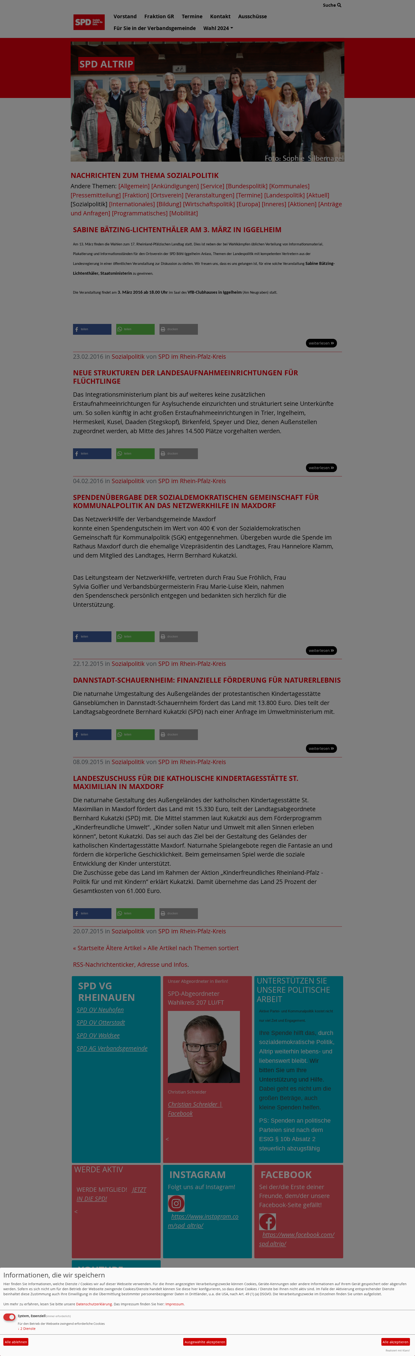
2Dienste (27, 1328)
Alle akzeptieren (396, 1342)
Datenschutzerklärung (94, 1304)
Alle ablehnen (16, 1342)
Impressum (174, 1304)
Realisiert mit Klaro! (398, 1350)
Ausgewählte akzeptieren (205, 1342)
